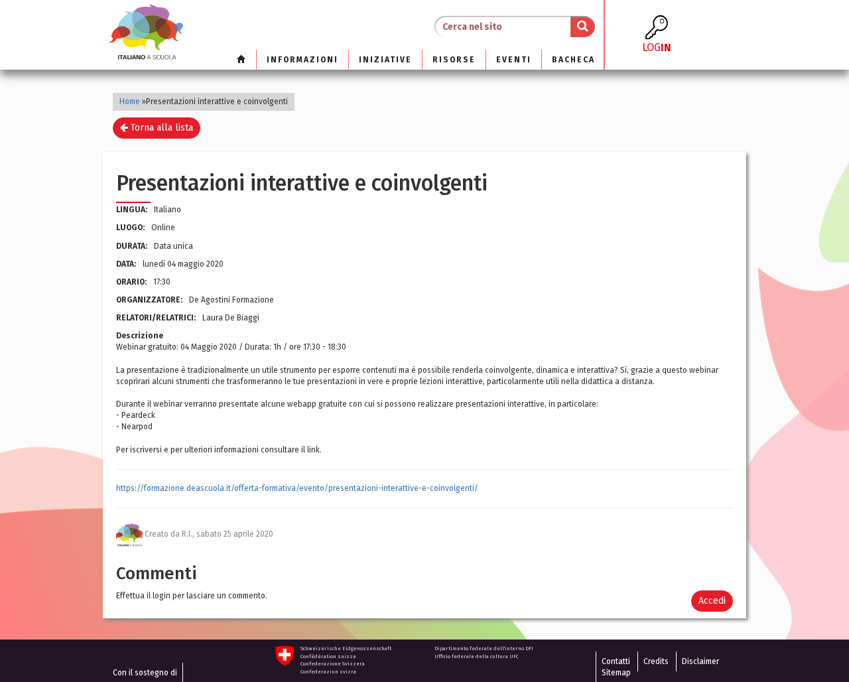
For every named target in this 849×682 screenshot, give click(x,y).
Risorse (454, 59)
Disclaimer (700, 661)
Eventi (513, 59)
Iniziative (385, 59)
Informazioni (302, 59)
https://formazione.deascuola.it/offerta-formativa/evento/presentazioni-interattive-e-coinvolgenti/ (297, 488)
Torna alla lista (160, 127)
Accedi (712, 600)
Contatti (616, 661)
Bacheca (573, 59)
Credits (656, 661)
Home (129, 101)
